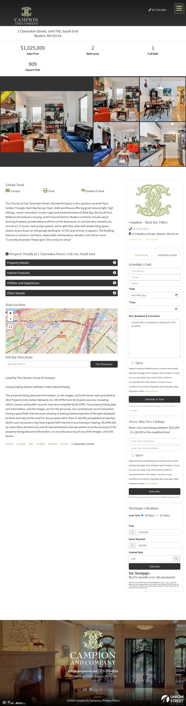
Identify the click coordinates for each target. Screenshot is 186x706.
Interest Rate (136, 552)
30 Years (149, 515)
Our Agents (152, 239)
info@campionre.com (83, 671)
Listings (21, 444)
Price (131, 525)
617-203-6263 (159, 9)
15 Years (164, 515)
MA (31, 444)
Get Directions (104, 364)
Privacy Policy (151, 391)
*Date (132, 288)
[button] (8, 121)
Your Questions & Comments (144, 316)
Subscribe (154, 491)
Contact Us (135, 239)
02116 (64, 444)
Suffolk (40, 444)
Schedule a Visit (167, 255)
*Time (132, 302)
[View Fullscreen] (10, 326)
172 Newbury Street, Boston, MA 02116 (93, 676)
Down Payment (137, 539)
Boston (52, 444)
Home (9, 444)
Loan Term (134, 515)
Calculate (154, 566)
